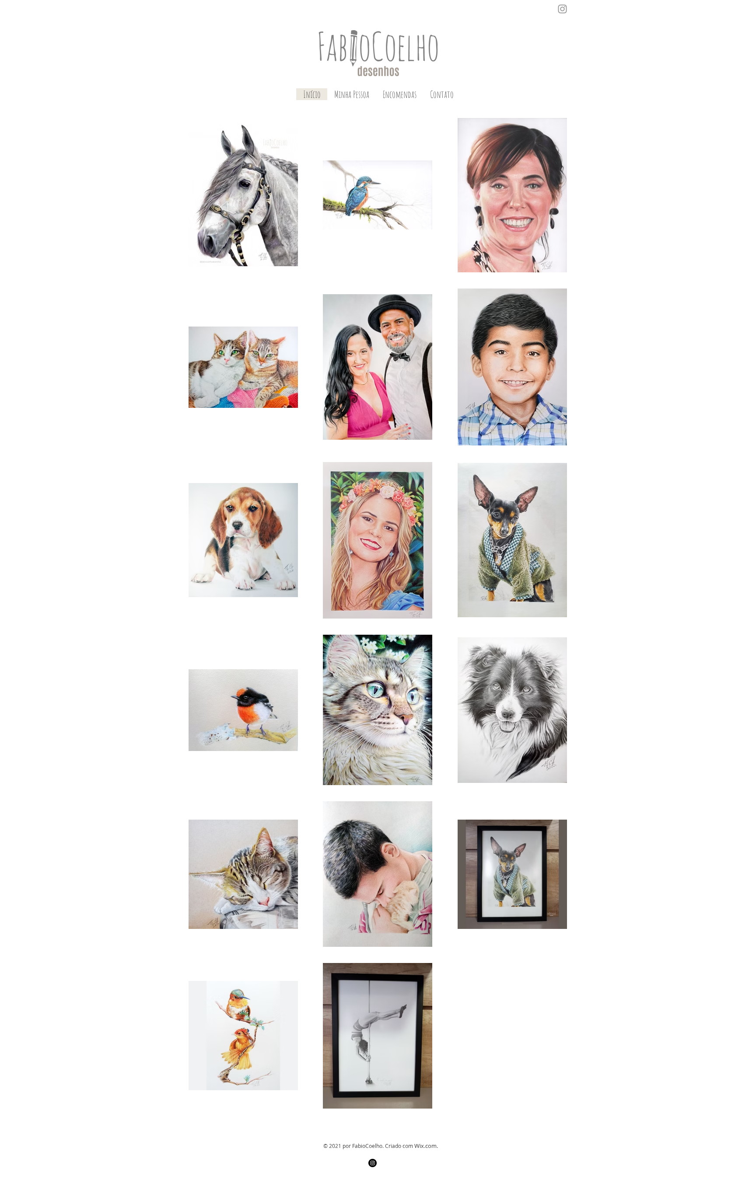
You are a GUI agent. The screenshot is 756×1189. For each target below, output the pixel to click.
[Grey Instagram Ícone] (562, 9)
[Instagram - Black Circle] (372, 1163)
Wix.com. (426, 1146)
